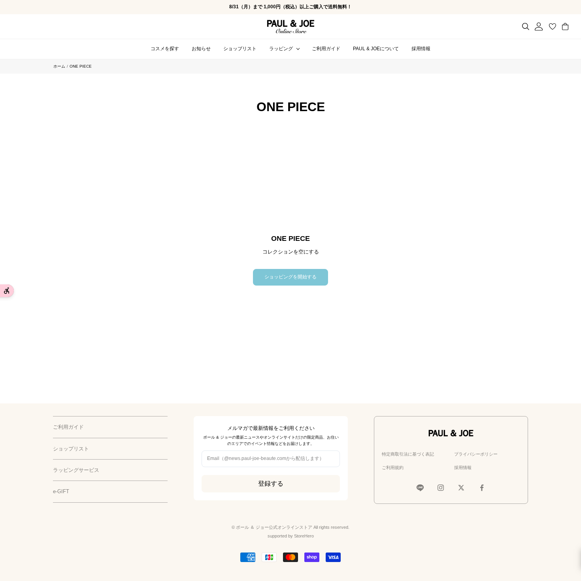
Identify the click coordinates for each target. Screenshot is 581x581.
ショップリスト (240, 48)
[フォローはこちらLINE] (420, 488)
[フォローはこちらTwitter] (461, 488)
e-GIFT (61, 491)
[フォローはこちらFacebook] (482, 488)
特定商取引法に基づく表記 (408, 454)
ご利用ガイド (326, 48)
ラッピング (281, 48)
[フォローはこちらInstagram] (441, 488)
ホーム (59, 66)
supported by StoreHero (291, 536)
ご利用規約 (393, 467)
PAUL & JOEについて (376, 48)
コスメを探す (165, 48)
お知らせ (201, 48)
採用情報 (420, 48)
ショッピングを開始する (290, 277)
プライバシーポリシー (476, 454)
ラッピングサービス (76, 470)
